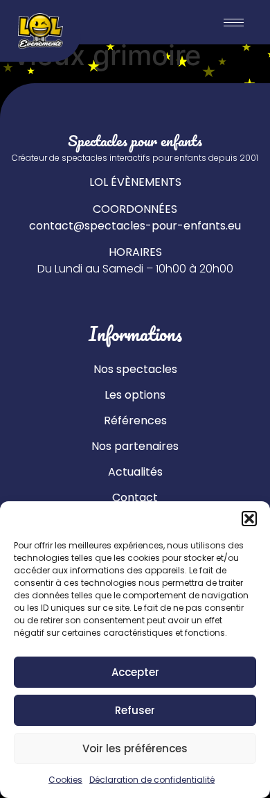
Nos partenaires (135, 446)
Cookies (65, 780)
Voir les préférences (135, 748)
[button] (249, 519)
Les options (135, 395)
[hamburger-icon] (233, 22)
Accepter (135, 672)
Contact (135, 497)
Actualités (135, 472)
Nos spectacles (135, 369)
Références (135, 420)
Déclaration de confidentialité (152, 780)
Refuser (135, 710)
